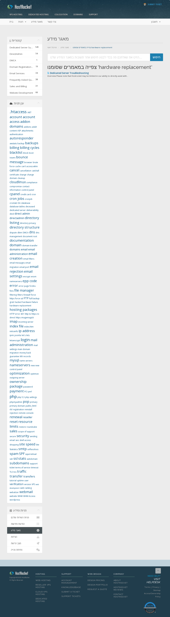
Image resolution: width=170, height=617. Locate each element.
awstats (13, 143)
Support (93, 14)
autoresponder (22, 138)
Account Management (69, 581)
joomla (17, 335)
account (16, 117)
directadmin (17, 218)
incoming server (25, 321)
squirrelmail (31, 454)
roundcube (32, 426)
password (28, 386)
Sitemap (157, 590)
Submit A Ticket (70, 592)
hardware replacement (20, 305)
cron (34, 194)
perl (30, 391)
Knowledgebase (71, 587)
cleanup (21, 178)
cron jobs (17, 198)
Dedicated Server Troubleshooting (69, 73)
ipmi (12, 335)
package (16, 386)
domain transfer (30, 245)
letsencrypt (15, 340)
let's (24, 335)
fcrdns (33, 286)
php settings (31, 397)
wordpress (15, 499)
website (13, 496)
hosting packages (23, 309)
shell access (25, 440)
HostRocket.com (20, 573)
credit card (26, 194)
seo (17, 440)
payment (17, 391)
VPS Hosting (15, 14)
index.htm (29, 326)
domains (15, 249)
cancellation (25, 170)
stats (22, 458)
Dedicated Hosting (38, 14)
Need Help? (153, 579)
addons (27, 126)
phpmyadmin (16, 402)
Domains (78, 14)
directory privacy (28, 223)
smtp (22, 449)
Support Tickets (71, 596)
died (12, 213)
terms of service (22, 467)
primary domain (17, 405)
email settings (21, 273)
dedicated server (18, 210)
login (25, 339)
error (14, 285)
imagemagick (27, 317)
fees (12, 290)
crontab (13, 203)
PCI (25, 391)
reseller (27, 417)
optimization (20, 373)
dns (32, 232)
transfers (29, 476)
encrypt (26, 276)
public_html (31, 405)
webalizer (14, 492)
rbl (11, 409)
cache (18, 166)
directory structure (25, 227)
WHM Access (29, 496)
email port (24, 267)
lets (28, 335)
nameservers (20, 365)
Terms (147, 587)
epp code (30, 281)
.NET (29, 112)
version (27, 484)
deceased (30, 206)
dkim (19, 232)
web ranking (26, 488)
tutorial (13, 480)
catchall (35, 170)
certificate (14, 174)
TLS (11, 471)
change (23, 174)
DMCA (26, 232)
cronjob (28, 199)
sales (13, 431)
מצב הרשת (15, 543)
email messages (17, 262)
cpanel (15, 194)
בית (11, 21)
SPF (22, 453)
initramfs (14, 331)
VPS (33, 484)
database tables (17, 206)
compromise (16, 186)
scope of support (26, 431)
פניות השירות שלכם (19, 517)
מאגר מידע (36, 21)
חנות (21, 21)
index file (17, 326)
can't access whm (29, 166)
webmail (26, 492)
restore (22, 426)
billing (14, 147)
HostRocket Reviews (121, 588)
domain (16, 245)
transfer (16, 476)
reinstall (28, 409)
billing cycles (29, 147)
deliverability (32, 210)
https (18, 317)
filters (20, 294)
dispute (13, 232)
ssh (11, 459)
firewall (26, 294)
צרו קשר (51, 21)
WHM (20, 496)
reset (14, 421)
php (13, 396)
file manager (24, 290)
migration (14, 352)
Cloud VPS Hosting (41, 593)
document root (30, 236)
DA (19, 203)
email (24, 249)
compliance (31, 182)
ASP (19, 130)
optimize (34, 373)
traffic (21, 471)
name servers (26, 360)
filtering (13, 294)
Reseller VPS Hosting (43, 586)
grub (12, 302)
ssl (15, 458)
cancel (14, 170)
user (26, 480)
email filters (28, 258)
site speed (27, 444)
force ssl (19, 298)
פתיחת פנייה (16, 549)
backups (31, 143)
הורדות (13, 536)
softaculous (32, 449)
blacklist (16, 152)
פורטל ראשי (52, 47)
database (25, 203)
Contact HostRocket (121, 595)
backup (20, 143)
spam (14, 453)
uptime (20, 480)
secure (13, 436)
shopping (14, 444)
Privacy (155, 587)
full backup (34, 298)
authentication (16, 134)
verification (16, 484)
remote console (26, 413)
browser (28, 162)
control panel (27, 190)
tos (14, 471)
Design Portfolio (97, 585)
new (33, 365)
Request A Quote (97, 589)
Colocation (61, 14)
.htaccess (18, 111)
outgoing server (17, 377)
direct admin (22, 213)
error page (24, 286)
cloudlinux (18, 182)
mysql (14, 360)
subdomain (32, 459)
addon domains (20, 124)
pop (26, 401)
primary (33, 402)
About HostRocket (121, 581)
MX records (25, 356)
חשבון (155, 21)
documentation (22, 240)
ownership (18, 381)
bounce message (19, 159)
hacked (18, 302)
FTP (26, 298)
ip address (27, 331)
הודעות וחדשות (17, 523)
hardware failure (30, 302)
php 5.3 (21, 397)
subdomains (19, 463)
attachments (27, 130)
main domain (24, 349)
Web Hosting (43, 580)
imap (14, 321)
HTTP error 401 (17, 313)
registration (18, 409)
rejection (14, 413)
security (23, 436)
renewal (16, 417)
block (25, 153)
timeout (34, 467)
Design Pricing (96, 580)
